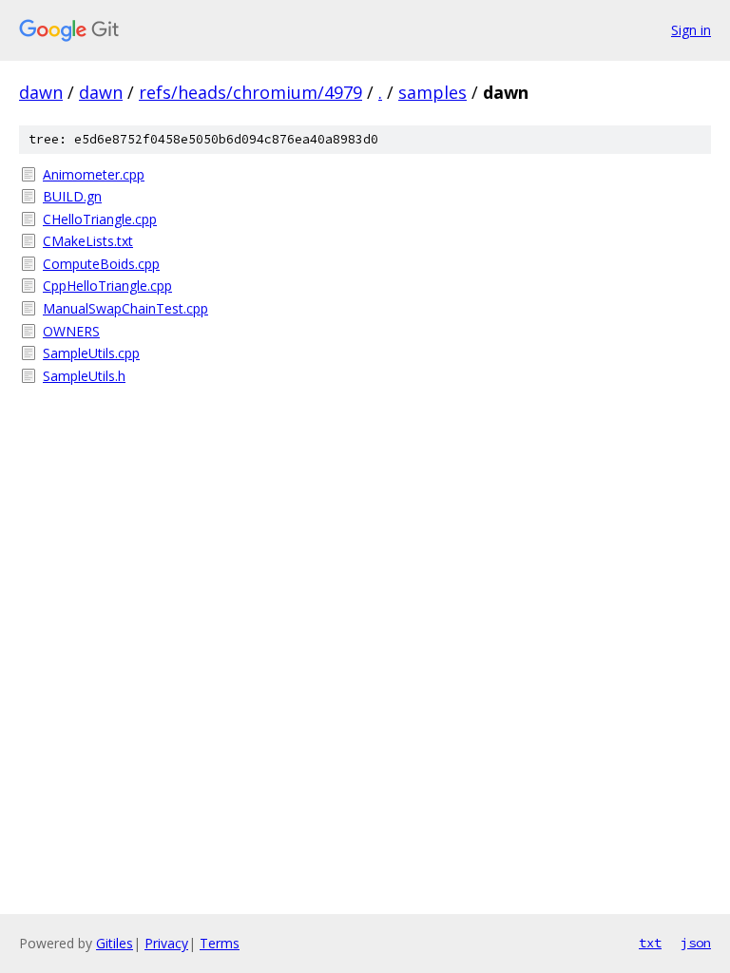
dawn (41, 92)
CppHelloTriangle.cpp (107, 286)
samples (432, 92)
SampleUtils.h (84, 376)
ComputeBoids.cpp (101, 264)
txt (650, 942)
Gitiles (114, 943)
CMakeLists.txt (88, 241)
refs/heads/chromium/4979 (250, 92)
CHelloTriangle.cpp (100, 219)
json (696, 942)
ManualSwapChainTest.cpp (125, 308)
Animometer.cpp (93, 174)
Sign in (691, 30)
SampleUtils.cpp (91, 353)
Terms (220, 943)
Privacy (166, 943)
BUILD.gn (72, 196)
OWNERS (71, 331)
